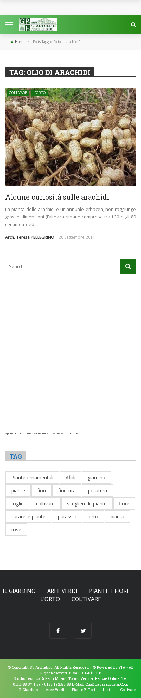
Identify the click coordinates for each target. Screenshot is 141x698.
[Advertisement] (70, 361)
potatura (97, 490)
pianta (117, 516)
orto (93, 516)
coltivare (45, 503)
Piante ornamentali (32, 477)
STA (121, 667)
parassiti (67, 516)
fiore (124, 503)
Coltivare (18, 92)
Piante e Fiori (108, 591)
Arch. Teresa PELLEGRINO (29, 237)
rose (16, 529)
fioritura (67, 490)
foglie (17, 503)
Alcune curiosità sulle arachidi (57, 196)
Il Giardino (19, 591)
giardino (96, 477)
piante (18, 490)
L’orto (50, 599)
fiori (41, 490)
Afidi (70, 477)
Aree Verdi (62, 591)
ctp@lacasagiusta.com (106, 684)
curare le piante (28, 516)
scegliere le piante (87, 503)
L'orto (39, 92)
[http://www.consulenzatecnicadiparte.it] (92, 667)
